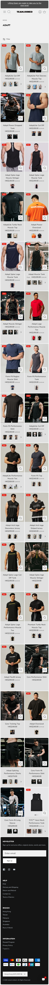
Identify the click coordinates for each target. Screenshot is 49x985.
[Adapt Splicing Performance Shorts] (12, 752)
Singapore (6, 921)
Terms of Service (8, 897)
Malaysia (6, 918)
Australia (6, 924)
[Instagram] (9, 869)
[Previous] (4, 4)
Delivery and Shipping (10, 887)
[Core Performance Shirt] (36, 659)
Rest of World (8, 928)
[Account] (39, 12)
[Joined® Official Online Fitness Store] (24, 12)
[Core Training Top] (12, 705)
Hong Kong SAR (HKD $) (13, 974)
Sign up (9, 861)
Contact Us (7, 894)
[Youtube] (14, 869)
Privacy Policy (8, 945)
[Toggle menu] (4, 12)
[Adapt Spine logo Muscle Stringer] (36, 556)
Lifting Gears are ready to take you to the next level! (24, 4)
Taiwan (5, 915)
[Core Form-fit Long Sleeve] (12, 802)
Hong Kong (7, 911)
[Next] (45, 4)
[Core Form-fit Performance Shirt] (36, 752)
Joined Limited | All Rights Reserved (19, 980)
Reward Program (9, 942)
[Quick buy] (20, 68)
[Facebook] (4, 869)
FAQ (4, 884)
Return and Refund (9, 890)
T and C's (6, 949)
